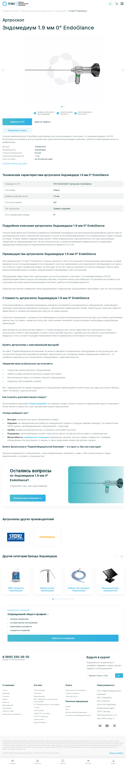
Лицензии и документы (11, 714)
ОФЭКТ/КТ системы (42, 713)
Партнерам (6, 708)
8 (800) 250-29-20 (15, 656)
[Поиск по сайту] (116, 3)
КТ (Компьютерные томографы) (47, 704)
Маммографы (39, 696)
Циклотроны (39, 719)
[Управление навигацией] (122, 3)
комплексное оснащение (36, 437)
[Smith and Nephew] (47, 537)
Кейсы (5, 699)
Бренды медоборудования (76, 712)
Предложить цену (17, 130)
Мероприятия (7, 705)
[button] (62, 106)
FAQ (67, 709)
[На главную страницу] (15, 3)
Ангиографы (39, 710)
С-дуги (37, 707)
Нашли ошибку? (116, 753)
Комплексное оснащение (75, 690)
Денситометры (40, 722)
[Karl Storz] (16, 537)
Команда (5, 693)
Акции (68, 706)
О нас (4, 690)
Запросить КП (17, 122)
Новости (5, 702)
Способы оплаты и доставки (14, 163)
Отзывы (5, 696)
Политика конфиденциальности (78, 715)
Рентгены (37, 693)
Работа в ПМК (8, 711)
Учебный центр (71, 696)
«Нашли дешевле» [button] (38, 403)
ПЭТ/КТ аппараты (41, 716)
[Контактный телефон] (110, 3)
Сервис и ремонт (72, 693)
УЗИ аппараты (39, 690)
